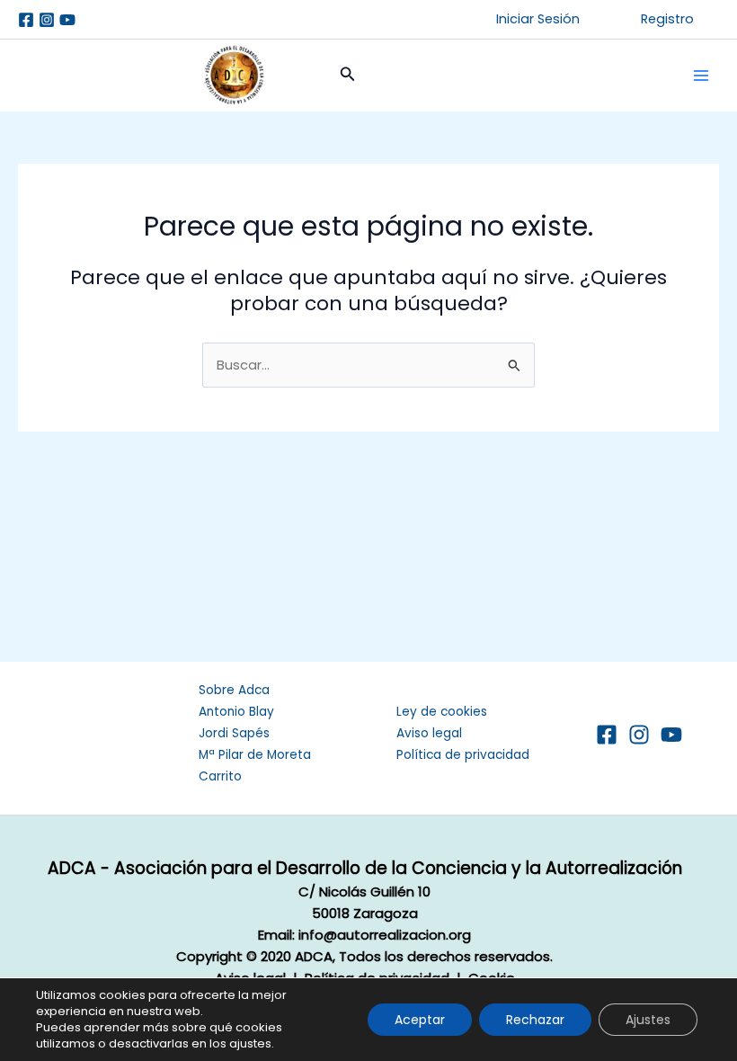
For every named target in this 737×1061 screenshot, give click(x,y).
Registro (667, 19)
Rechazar (535, 1020)
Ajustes (648, 1020)
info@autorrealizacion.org (384, 934)
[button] (538, 19)
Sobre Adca (234, 690)
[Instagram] (47, 20)
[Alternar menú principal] (701, 76)
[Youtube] (67, 20)
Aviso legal (429, 733)
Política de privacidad (462, 754)
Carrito (220, 776)
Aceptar (420, 1020)
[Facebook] (26, 20)
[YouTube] (671, 734)
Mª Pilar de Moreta (255, 754)
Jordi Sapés (234, 733)
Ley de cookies (441, 711)
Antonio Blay (236, 711)
